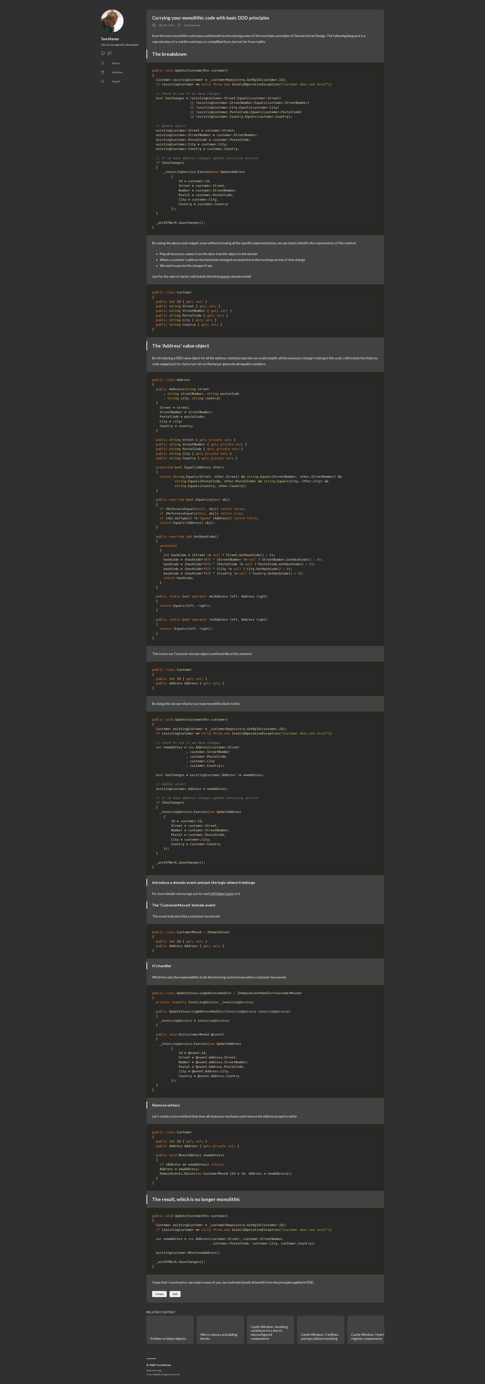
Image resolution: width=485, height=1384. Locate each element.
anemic (225, 276)
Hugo (159, 1370)
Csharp (159, 1294)
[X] (109, 54)
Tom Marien (110, 39)
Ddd (175, 1294)
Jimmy (176, 1374)
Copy (372, 71)
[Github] (103, 54)
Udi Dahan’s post (221, 894)
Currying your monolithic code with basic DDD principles (210, 17)
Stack (157, 1374)
